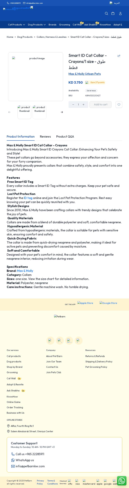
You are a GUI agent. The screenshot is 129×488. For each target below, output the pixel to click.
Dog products (14, 361)
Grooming (12, 372)
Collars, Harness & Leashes (52, 36)
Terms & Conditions (52, 482)
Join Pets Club (53, 372)
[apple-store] (87, 304)
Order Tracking (15, 407)
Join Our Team (53, 361)
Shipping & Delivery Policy (98, 361)
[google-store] (111, 304)
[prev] (9, 112)
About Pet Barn (54, 356)
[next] (61, 112)
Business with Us (15, 412)
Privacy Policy (40, 482)
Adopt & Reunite (15, 384)
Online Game (13, 402)
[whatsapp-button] (121, 480)
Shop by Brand (14, 366)
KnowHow (12, 396)
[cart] (113, 13)
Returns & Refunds (95, 356)
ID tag (27, 198)
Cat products (14, 356)
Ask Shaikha (13, 390)
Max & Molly (24, 271)
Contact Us (52, 366)
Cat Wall (11, 378)
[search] (106, 13)
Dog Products (25, 36)
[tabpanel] (64, 216)
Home (10, 36)
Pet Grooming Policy (96, 366)
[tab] (21, 137)
